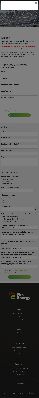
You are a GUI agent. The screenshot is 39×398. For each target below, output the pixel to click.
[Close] (36, 3)
